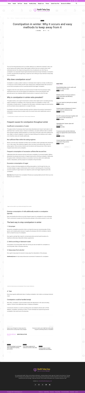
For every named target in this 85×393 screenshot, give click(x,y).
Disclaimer (72, 391)
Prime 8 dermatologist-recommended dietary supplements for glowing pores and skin (14, 347)
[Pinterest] (42, 33)
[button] (76, 3)
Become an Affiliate (66, 3)
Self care (20, 3)
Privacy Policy (57, 391)
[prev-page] (8, 352)
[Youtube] (77, 1)
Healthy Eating (32, 3)
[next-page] (10, 352)
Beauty (25, 3)
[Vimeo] (75, 1)
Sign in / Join (9, 0)
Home (9, 3)
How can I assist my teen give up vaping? (66, 102)
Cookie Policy (46, 391)
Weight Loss (41, 3)
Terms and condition (65, 391)
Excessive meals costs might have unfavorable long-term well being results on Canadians (42, 329)
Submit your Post (55, 3)
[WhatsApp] (45, 33)
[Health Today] (42, 10)
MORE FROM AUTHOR (22, 334)
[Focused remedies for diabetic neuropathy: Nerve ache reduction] (46, 342)
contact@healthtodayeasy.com (45, 381)
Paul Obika (39, 30)
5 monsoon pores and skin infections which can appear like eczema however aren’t (66, 132)
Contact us (41, 391)
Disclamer (52, 391)
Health (14, 3)
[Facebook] (68, 1)
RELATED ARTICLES (11, 334)
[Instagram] (70, 1)
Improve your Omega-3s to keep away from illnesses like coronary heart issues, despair (16, 329)
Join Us (76, 391)
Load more (67, 146)
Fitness (47, 3)
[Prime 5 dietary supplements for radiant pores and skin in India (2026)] (30, 341)
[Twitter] (73, 1)
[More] (48, 33)
